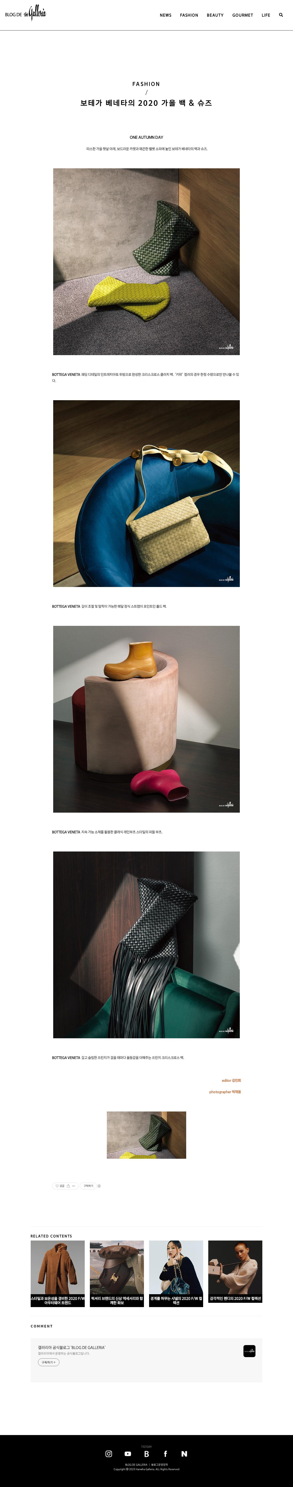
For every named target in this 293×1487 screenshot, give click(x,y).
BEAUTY (215, 15)
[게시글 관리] (73, 1186)
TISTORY (146, 1446)
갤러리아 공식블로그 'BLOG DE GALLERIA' (72, 1347)
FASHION (189, 15)
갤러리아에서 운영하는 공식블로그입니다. (64, 1353)
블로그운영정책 (159, 1464)
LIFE (266, 15)
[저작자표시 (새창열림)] (99, 1186)
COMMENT (42, 1326)
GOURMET (243, 15)
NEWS (166, 15)
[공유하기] (68, 1186)
